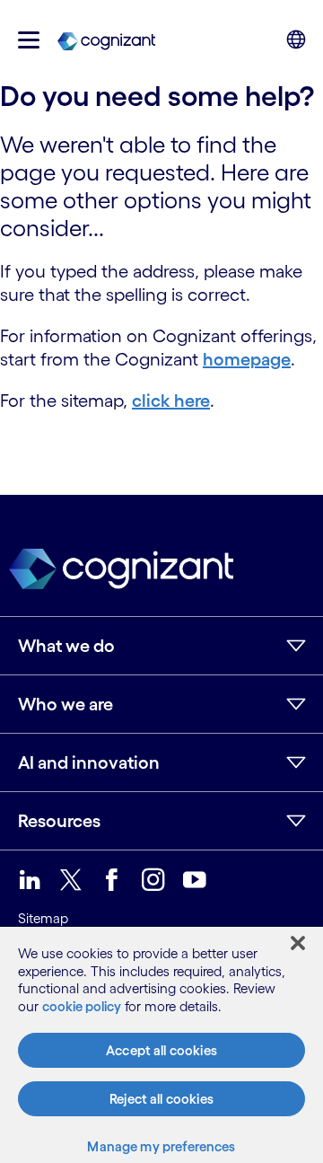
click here (171, 400)
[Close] (298, 943)
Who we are (65, 704)
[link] (106, 39)
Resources (59, 821)
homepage (247, 359)
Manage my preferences (161, 1146)
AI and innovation (89, 762)
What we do (66, 646)
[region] (161, 1045)
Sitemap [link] (43, 918)
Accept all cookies (161, 1050)
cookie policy (81, 1006)
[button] (28, 40)
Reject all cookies (161, 1098)
